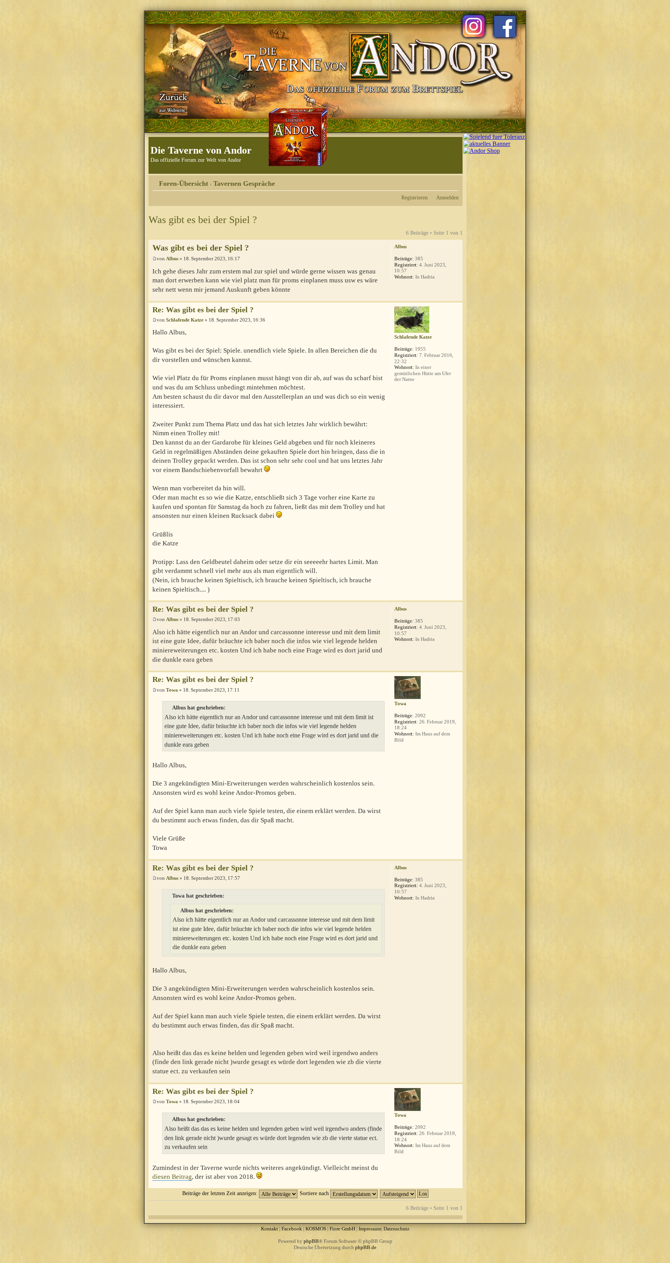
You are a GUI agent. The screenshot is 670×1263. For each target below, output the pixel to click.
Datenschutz (396, 1229)
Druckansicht (441, 180)
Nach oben (456, 297)
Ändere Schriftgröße (453, 180)
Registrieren (414, 197)
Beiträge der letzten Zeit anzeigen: (220, 1193)
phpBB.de (365, 1247)
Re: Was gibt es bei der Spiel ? (203, 310)
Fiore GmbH (342, 1229)
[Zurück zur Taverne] (171, 102)
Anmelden (447, 197)
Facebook (291, 1229)
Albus (172, 258)
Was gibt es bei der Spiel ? (203, 219)
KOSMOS (316, 1229)
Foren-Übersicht (183, 183)
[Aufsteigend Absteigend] (404, 1193)
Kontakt (269, 1229)
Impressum (370, 1229)
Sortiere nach (315, 1193)
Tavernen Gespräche (244, 183)
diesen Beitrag (172, 1176)
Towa (172, 690)
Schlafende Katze (185, 320)
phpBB (311, 1241)
